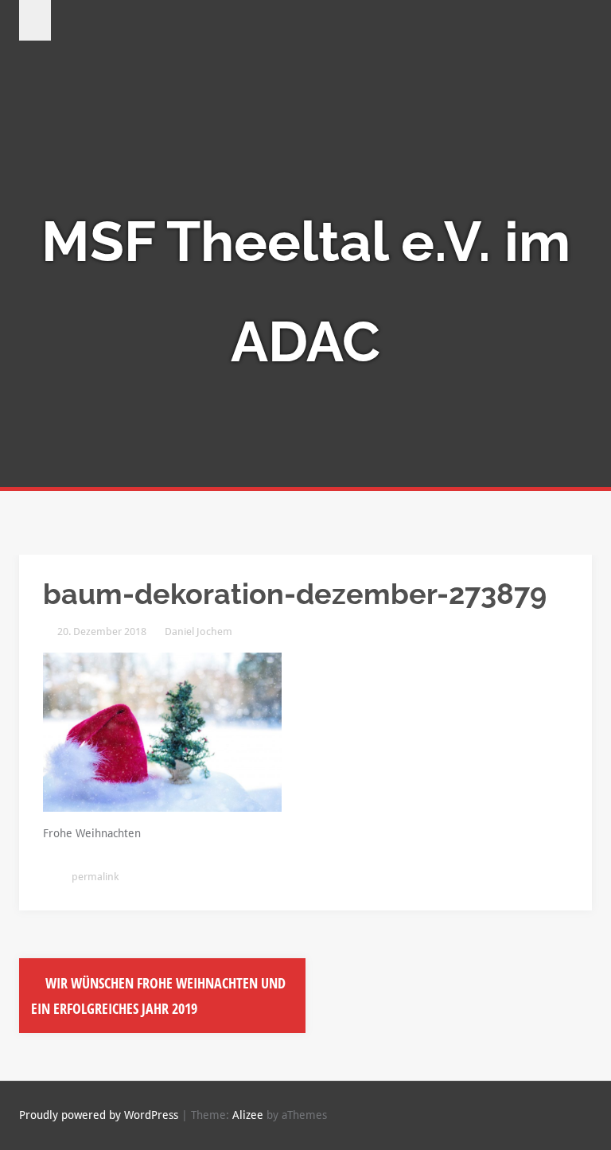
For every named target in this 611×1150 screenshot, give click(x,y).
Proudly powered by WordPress (98, 1115)
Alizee (247, 1115)
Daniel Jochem (198, 631)
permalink (94, 877)
